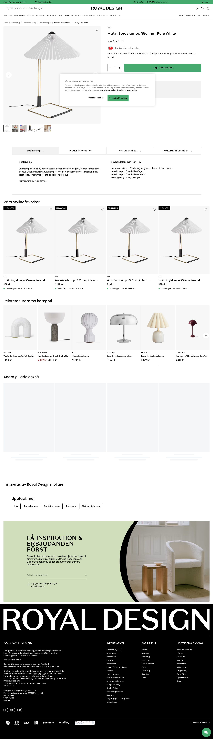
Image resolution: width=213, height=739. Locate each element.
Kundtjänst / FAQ (113, 650)
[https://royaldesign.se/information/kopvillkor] (84, 722)
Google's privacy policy (126, 90)
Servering (146, 657)
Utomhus (181, 657)
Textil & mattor (148, 664)
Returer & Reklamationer (116, 667)
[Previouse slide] (9, 75)
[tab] (35, 151)
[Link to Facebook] (5, 709)
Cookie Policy (112, 688)
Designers (110, 695)
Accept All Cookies (118, 98)
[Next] (206, 335)
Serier (144, 678)
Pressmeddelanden (114, 681)
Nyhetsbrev (111, 653)
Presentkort (111, 657)
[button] (206, 2)
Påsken (180, 653)
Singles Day (182, 671)
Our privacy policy (108, 90)
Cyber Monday (183, 678)
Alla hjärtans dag (184, 650)
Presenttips (181, 664)
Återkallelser (111, 702)
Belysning (146, 653)
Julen (179, 681)
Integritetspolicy (113, 685)
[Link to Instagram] (12, 709)
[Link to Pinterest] (19, 709)
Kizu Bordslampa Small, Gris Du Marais (54, 356)
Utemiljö (145, 674)
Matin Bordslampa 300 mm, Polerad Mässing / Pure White (24, 280)
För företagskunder (114, 692)
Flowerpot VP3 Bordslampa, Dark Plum (192, 356)
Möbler (144, 650)
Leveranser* (111, 664)
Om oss (109, 671)
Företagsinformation (115, 678)
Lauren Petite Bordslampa (152, 356)
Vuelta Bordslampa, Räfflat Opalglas (19, 356)
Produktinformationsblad (127, 48)
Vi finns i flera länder (12, 660)
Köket (144, 667)
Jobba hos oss (112, 674)
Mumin (180, 660)
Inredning (146, 660)
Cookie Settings (96, 98)
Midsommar (182, 667)
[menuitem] (7, 16)
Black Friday (182, 674)
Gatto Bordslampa (80, 356)
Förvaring (146, 671)
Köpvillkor (110, 660)
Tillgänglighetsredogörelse (118, 699)
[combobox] (206, 2)
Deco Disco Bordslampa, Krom (120, 356)
